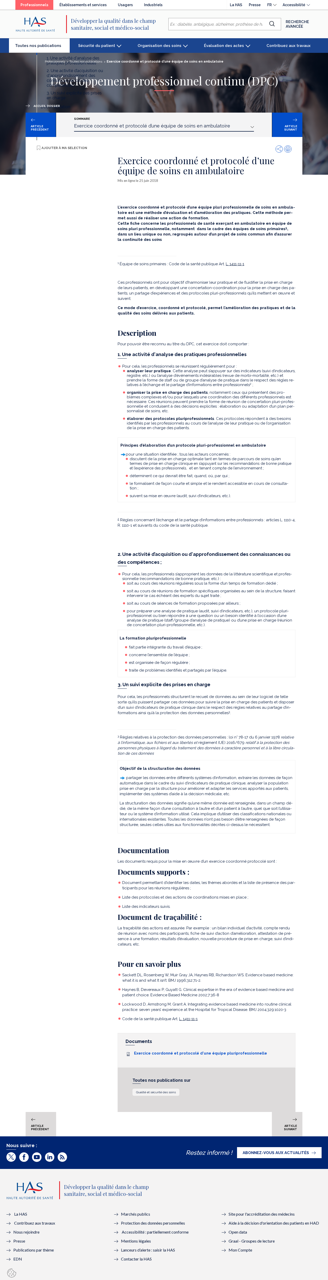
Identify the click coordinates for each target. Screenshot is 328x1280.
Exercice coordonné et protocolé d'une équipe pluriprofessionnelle (200, 1053)
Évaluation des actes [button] (224, 45)
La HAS (236, 5)
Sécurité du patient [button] (96, 45)
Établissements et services (83, 5)
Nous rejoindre (26, 1231)
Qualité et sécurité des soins (156, 1092)
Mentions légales (136, 1240)
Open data (238, 1231)
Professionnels (36, 6)
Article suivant (290, 128)
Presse (255, 5)
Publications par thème (33, 1249)
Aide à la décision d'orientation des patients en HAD (274, 1222)
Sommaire (82, 119)
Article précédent (40, 128)
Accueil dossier (47, 106)
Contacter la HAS (136, 1258)
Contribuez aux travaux (288, 45)
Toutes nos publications (42, 47)
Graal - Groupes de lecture (252, 1240)
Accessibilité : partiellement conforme (155, 1231)
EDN (17, 1258)
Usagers (125, 5)
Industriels (153, 5)
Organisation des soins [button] (159, 45)
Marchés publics (136, 1214)
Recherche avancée (297, 24)
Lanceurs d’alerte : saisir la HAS (148, 1249)
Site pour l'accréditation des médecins (262, 1214)
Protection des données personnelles (153, 1222)
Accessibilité (294, 5)
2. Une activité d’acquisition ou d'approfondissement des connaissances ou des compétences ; (75, 78)
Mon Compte (240, 1249)
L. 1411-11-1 (235, 264)
